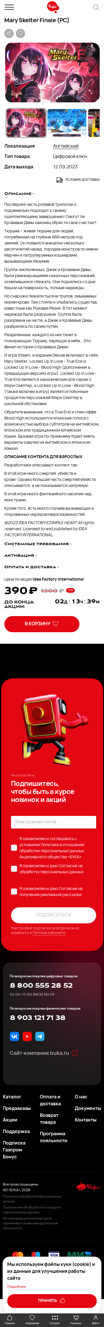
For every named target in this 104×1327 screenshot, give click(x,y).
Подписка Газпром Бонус (14, 1150)
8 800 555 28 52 (41, 986)
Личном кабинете (49, 933)
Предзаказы (17, 1108)
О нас (81, 1097)
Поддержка (16, 1132)
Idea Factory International (58, 579)
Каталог (12, 1097)
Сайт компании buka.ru (39, 1053)
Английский (66, 146)
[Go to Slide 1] (26, 123)
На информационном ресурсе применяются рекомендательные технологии (30, 1223)
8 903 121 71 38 (37, 1018)
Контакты (85, 1120)
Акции (10, 1120)
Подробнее (16, 1287)
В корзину (38, 624)
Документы (88, 1108)
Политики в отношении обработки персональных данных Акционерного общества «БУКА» (51, 851)
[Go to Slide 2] (66, 123)
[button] (52, 72)
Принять (48, 1301)
